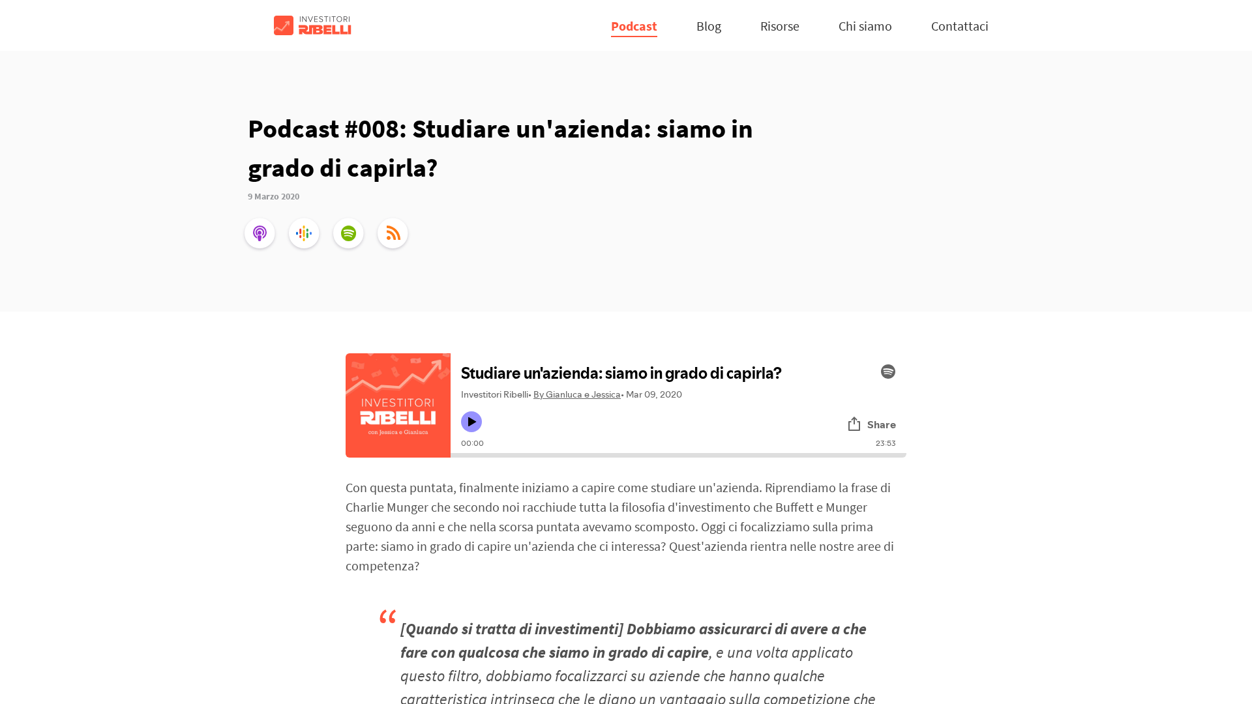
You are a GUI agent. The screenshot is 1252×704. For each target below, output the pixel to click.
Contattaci (960, 26)
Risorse (779, 26)
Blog (708, 26)
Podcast (634, 26)
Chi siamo (865, 26)
